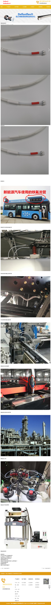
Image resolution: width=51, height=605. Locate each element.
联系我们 (48, 6)
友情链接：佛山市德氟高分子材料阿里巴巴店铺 (11, 573)
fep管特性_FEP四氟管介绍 (6, 556)
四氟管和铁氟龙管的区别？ (6, 558)
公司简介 (32, 6)
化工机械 (24, 582)
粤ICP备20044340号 (41, 603)
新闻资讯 (40, 6)
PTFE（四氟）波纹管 (17, 585)
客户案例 (16, 6)
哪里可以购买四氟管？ (5, 565)
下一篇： (46, 568)
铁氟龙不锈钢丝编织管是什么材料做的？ (9, 561)
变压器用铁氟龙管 (4, 562)
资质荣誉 (37, 584)
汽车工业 (24, 584)
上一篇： (5, 568)
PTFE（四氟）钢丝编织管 (17, 591)
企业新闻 (30, 584)
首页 (1, 6)
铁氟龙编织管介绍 (4, 559)
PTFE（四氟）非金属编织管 (17, 598)
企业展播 (24, 6)
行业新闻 (30, 582)
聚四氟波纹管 (3, 563)
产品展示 (8, 6)
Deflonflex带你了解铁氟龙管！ (7, 555)
